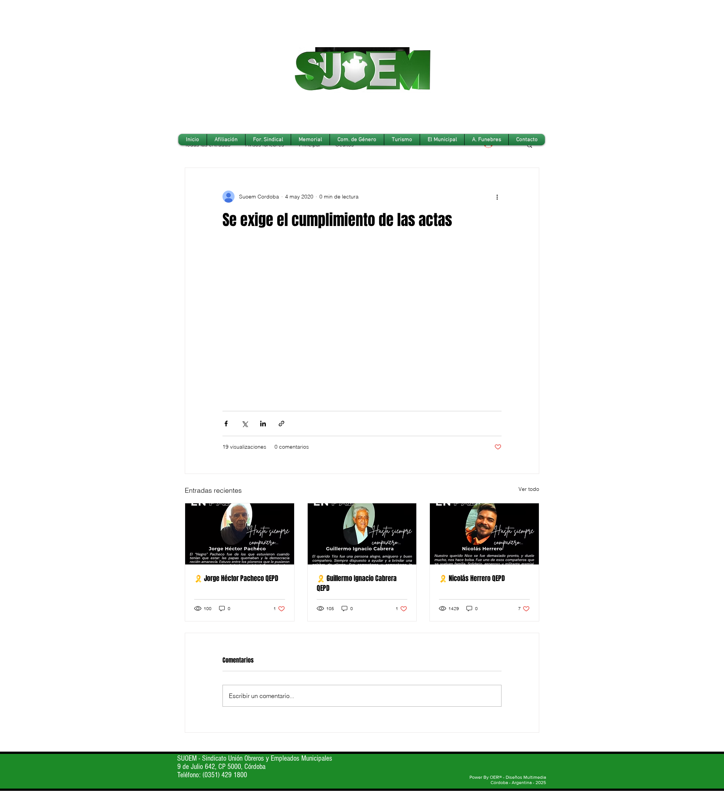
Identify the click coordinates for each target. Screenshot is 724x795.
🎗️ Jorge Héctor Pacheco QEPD (236, 578)
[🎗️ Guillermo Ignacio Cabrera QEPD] (362, 533)
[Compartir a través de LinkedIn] (263, 423)
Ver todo (528, 489)
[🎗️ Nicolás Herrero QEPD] (484, 533)
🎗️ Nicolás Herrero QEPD (472, 578)
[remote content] (362, 320)
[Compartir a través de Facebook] (226, 423)
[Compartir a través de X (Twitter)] (244, 423)
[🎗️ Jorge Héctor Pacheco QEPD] (239, 533)
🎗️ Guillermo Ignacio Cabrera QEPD (357, 583)
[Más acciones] (497, 196)
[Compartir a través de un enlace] (281, 423)
